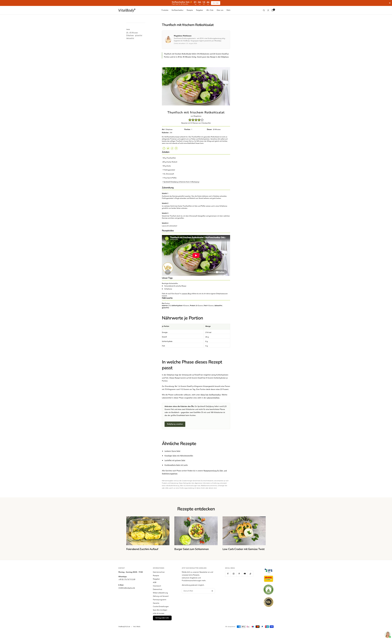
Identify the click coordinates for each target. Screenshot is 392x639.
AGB (154, 582)
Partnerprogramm (159, 599)
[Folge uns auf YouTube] (245, 573)
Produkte (164, 10)
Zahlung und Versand (160, 596)
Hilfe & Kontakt (158, 613)
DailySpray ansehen (175, 424)
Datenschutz (157, 589)
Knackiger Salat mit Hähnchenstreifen (179, 455)
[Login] (268, 10)
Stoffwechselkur (177, 10)
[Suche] (264, 10)
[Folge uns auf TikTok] (250, 573)
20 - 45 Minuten (132, 32)
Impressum (157, 586)
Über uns (220, 10)
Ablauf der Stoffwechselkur (210, 394)
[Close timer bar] (390, 3)
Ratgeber (199, 10)
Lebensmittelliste (213, 398)
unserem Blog (186, 293)
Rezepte (190, 10)
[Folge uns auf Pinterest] (239, 573)
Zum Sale (216, 3)
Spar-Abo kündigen (160, 610)
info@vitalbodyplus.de (126, 588)
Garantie (156, 603)
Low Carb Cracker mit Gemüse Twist (243, 549)
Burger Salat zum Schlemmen (191, 549)
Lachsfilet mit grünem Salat (175, 460)
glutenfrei (138, 35)
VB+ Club (209, 10)
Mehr (229, 10)
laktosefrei (130, 38)
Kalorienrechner (159, 572)
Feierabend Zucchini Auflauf (142, 549)
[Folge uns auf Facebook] (228, 573)
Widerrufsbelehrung (160, 593)
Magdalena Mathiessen (183, 36)
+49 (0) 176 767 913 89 (126, 579)
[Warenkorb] (273, 10)
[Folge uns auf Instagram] (233, 573)
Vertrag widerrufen (162, 618)
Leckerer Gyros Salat (172, 451)
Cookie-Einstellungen (161, 606)
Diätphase (130, 35)
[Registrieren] (212, 591)
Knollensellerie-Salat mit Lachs (176, 465)
